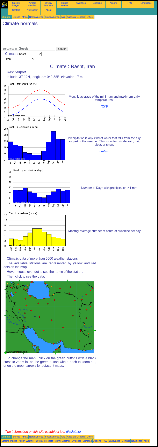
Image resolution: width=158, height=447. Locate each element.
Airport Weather (32, 4)
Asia (63, 17)
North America (36, 17)
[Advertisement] (76, 37)
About (48, 10)
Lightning (97, 3)
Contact (16, 10)
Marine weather (65, 4)
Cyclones (81, 3)
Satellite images (16, 4)
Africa (25, 17)
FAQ (130, 3)
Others (90, 17)
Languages (146, 3)
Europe (16, 17)
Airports (113, 3)
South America (52, 17)
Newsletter (32, 10)
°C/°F (104, 106)
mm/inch (104, 151)
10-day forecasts (48, 4)
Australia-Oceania (76, 17)
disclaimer (73, 431)
